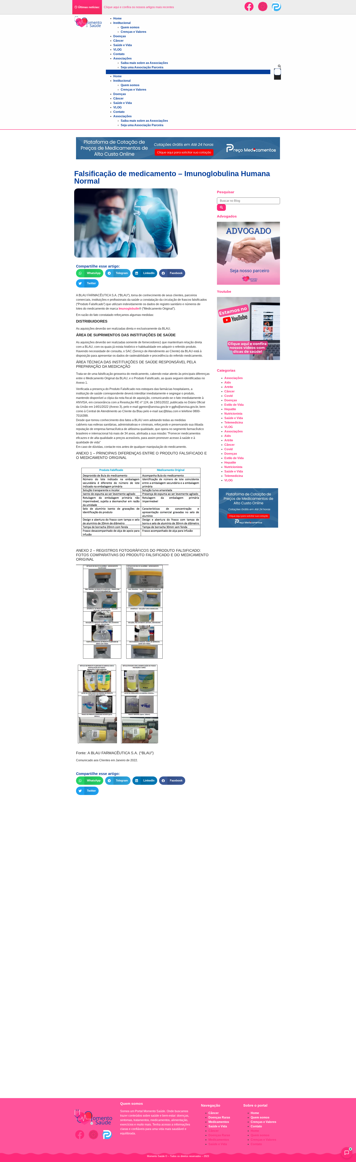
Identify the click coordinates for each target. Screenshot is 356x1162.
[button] (188, 72)
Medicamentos (218, 1121)
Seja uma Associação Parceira (142, 67)
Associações (122, 58)
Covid (228, 395)
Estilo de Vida (234, 404)
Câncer (118, 40)
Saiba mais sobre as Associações (144, 62)
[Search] (221, 207)
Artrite (228, 387)
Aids (227, 382)
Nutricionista (233, 413)
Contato (119, 54)
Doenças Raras (219, 1117)
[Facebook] (249, 6)
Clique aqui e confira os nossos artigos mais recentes (139, 7)
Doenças (119, 36)
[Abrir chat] (346, 1152)
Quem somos (130, 27)
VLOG (117, 49)
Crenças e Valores (133, 31)
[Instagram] (262, 6)
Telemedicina (233, 422)
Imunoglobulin (129, 308)
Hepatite (230, 409)
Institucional (122, 22)
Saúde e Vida (122, 45)
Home (117, 18)
